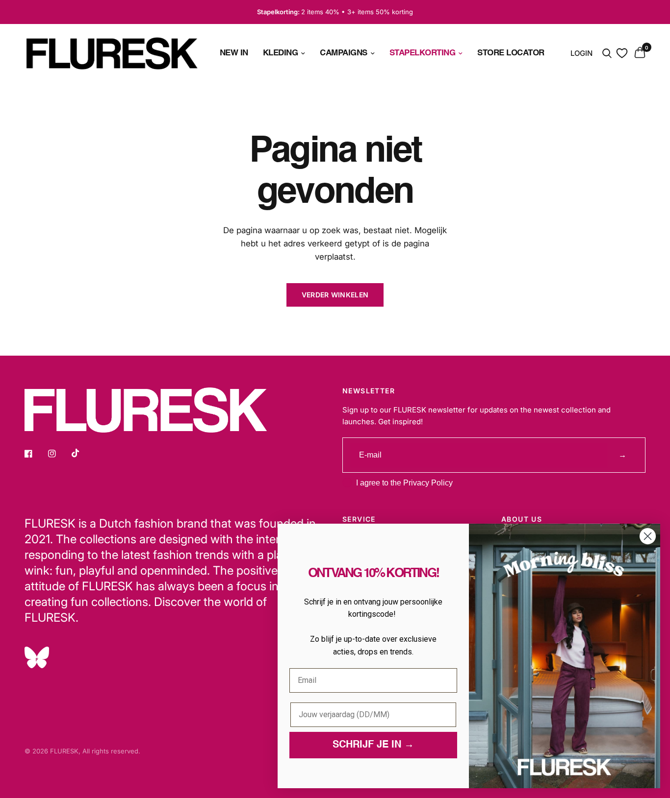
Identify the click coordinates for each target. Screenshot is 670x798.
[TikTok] (82, 453)
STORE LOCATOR (510, 53)
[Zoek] (607, 53)
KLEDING (280, 53)
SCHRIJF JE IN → (373, 745)
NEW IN (234, 53)
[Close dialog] (647, 536)
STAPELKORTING (422, 53)
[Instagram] (59, 453)
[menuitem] (234, 53)
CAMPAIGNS (343, 53)
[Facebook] (35, 453)
